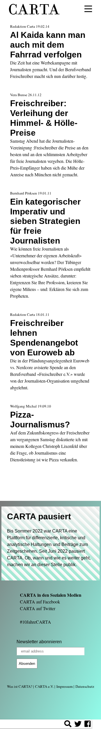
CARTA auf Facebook (40, 602)
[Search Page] (67, 725)
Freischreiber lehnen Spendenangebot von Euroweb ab (44, 337)
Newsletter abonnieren (39, 641)
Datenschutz (84, 686)
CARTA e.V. (44, 686)
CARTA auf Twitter (37, 608)
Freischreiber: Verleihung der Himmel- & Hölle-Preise (43, 117)
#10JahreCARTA (35, 622)
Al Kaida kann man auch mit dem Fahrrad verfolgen (47, 44)
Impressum (64, 686)
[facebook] (87, 725)
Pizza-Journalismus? (40, 419)
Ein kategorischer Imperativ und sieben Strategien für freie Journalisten (45, 221)
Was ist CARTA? (19, 686)
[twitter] (78, 725)
